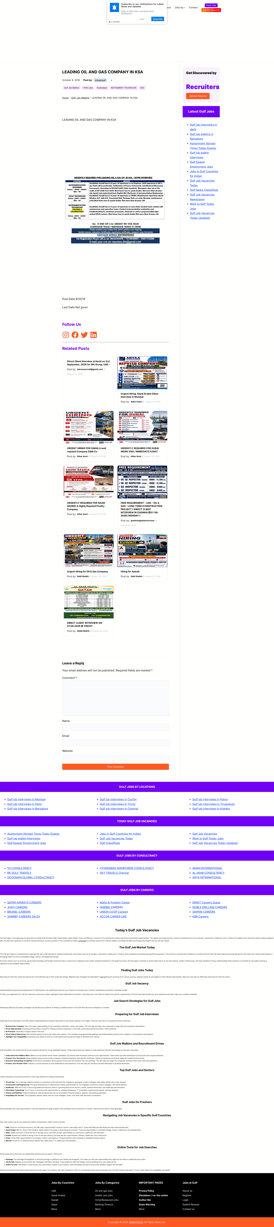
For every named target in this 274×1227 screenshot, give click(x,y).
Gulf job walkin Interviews (23, 838)
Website (67, 751)
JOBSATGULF (136, 1222)
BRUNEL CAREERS (19, 912)
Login (186, 1199)
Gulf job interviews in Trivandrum (213, 804)
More (54, 1209)
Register (187, 1195)
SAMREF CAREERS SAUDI (23, 916)
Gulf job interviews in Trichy (118, 804)
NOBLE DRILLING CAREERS (209, 907)
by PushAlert (115, 22)
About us (187, 1190)
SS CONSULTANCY (19, 868)
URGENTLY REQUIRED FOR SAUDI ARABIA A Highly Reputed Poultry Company (86, 506)
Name (66, 721)
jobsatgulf (100, 80)
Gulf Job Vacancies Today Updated (215, 843)
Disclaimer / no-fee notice (153, 1195)
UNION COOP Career (113, 912)
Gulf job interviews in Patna (210, 799)
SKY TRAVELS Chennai (114, 873)
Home (65, 97)
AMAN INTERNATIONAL (207, 868)
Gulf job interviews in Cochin (118, 799)
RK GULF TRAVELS (19, 873)
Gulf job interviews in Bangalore (27, 808)
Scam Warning (147, 1204)
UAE (53, 1190)
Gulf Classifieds (110, 843)
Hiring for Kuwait (130, 571)
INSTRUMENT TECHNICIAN (123, 88)
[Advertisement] (137, 36)
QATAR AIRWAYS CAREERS (24, 902)
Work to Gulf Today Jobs (207, 838)
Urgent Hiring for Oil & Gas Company (87, 571)
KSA (142, 88)
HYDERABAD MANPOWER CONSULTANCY (127, 868)
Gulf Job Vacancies (204, 833)
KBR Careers (200, 916)
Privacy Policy (146, 1190)
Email (65, 736)
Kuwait (55, 1199)
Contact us (188, 1209)
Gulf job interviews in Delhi (24, 804)
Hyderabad (102, 88)
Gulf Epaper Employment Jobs (26, 843)
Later (142, 18)
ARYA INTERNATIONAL (206, 877)
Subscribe (157, 18)
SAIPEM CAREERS (203, 912)
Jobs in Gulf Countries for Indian (120, 833)
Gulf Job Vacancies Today (116, 838)
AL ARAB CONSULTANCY (208, 873)
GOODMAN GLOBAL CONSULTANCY (30, 877)
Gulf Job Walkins (71, 88)
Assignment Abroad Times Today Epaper (33, 833)
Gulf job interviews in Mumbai (26, 799)
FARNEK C (106, 907)
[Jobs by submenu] (184, 7)
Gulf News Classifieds (204, 190)
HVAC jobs (88, 88)
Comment (69, 677)
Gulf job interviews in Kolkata (211, 808)
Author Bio (145, 1199)
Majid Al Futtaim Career (115, 902)
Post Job (211, 5)
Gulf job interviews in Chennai (119, 808)
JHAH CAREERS (17, 907)
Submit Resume (211, 10)
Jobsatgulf (82, 941)
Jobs (210, 166)
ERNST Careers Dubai (206, 902)
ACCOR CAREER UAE (113, 916)
